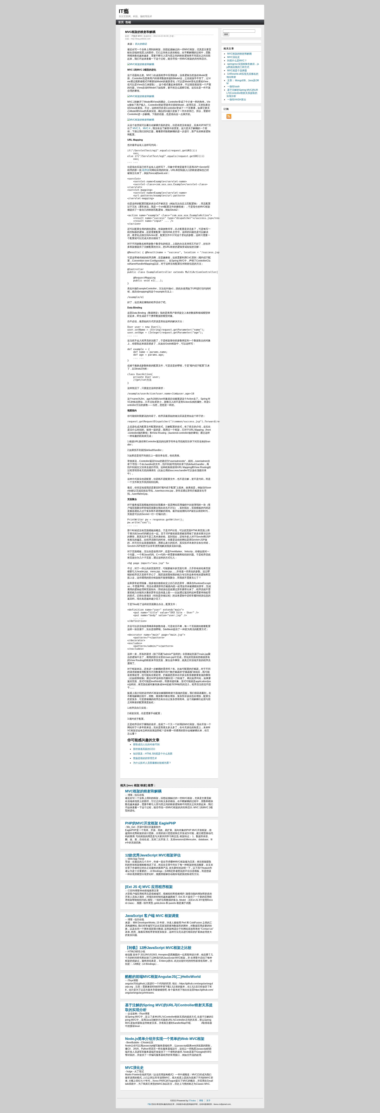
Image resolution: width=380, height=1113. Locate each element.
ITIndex (192, 1100)
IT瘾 (124, 11)
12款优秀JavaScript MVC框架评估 (153, 855)
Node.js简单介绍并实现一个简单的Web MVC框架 (164, 1039)
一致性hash (233, 86)
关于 (208, 1100)
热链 (128, 22)
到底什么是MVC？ (237, 60)
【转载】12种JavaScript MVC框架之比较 (158, 948)
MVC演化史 (134, 1068)
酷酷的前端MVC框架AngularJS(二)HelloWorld (163, 977)
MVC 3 (136, 128)
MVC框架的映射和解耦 (143, 791)
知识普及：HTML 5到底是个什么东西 (152, 753)
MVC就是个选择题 (237, 70)
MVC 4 (146, 128)
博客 (201, 1100)
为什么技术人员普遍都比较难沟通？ (152, 763)
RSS (229, 116)
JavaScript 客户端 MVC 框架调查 (152, 916)
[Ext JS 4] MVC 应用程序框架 (149, 887)
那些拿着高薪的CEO (144, 749)
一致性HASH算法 (236, 99)
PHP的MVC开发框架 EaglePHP (150, 823)
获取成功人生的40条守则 (146, 744)
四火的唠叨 (141, 44)
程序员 (145, 170)
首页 (121, 22)
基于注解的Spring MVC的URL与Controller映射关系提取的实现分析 (242, 93)
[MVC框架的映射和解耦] (140, 64)
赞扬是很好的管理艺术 (145, 758)
